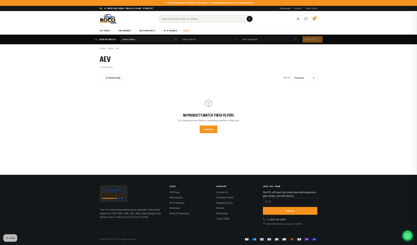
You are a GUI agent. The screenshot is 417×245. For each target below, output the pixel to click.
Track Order (311, 8)
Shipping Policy (224, 202)
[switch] (111, 78)
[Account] (298, 19)
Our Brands (124, 30)
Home (103, 48)
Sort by (287, 77)
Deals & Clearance (179, 213)
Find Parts (310, 39)
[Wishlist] (305, 19)
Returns (220, 208)
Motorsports (147, 30)
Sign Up (290, 211)
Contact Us (222, 192)
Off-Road (105, 30)
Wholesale (285, 8)
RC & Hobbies (170, 30)
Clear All (208, 129)
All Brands (175, 208)
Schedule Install (224, 197)
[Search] (249, 19)
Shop (110, 48)
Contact (298, 8)
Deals (186, 30)
